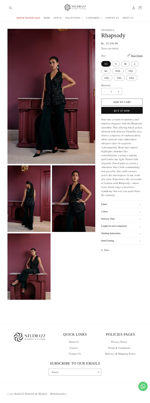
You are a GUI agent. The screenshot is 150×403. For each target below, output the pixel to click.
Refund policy (58, 393)
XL (106, 71)
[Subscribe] (98, 372)
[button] (10, 8)
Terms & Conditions (119, 347)
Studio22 (19, 393)
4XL (106, 78)
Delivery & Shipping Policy (120, 353)
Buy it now (122, 110)
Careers (74, 347)
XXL (118, 71)
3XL (130, 71)
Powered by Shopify (36, 393)
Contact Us (75, 353)
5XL (119, 78)
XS (106, 64)
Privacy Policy (119, 341)
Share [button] (106, 250)
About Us (74, 341)
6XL (131, 78)
